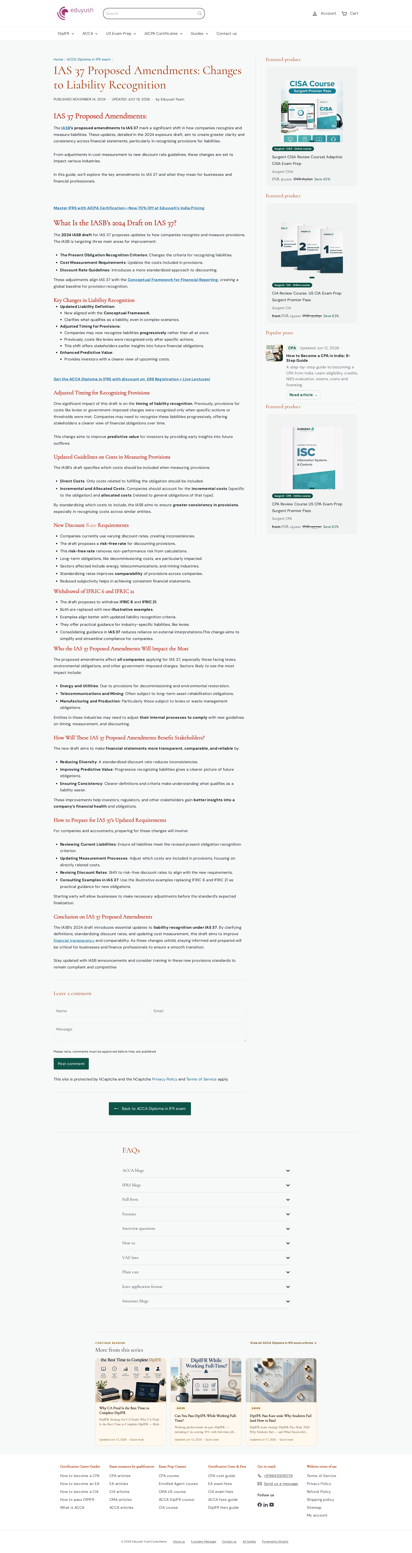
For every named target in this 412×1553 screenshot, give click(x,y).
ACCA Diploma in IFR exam (88, 59)
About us (179, 1541)
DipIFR (64, 33)
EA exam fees (220, 1483)
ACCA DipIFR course (176, 1499)
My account (317, 1515)
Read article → (303, 394)
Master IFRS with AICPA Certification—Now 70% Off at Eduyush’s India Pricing (129, 208)
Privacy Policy (164, 1079)
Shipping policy (320, 1499)
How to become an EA (79, 1483)
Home (58, 59)
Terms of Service (201, 1079)
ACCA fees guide (223, 1499)
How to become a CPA (80, 1475)
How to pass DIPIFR (77, 1499)
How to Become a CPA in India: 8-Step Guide (318, 358)
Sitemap (314, 1507)
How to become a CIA (79, 1491)
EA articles (118, 1483)
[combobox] (154, 13)
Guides (198, 33)
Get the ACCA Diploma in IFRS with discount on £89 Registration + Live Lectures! (132, 379)
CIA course (168, 1507)
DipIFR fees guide (223, 1507)
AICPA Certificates (161, 33)
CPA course (169, 1475)
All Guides (249, 1541)
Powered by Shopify (275, 1541)
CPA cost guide (221, 1475)
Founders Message (203, 1541)
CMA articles (120, 1499)
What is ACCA (72, 1507)
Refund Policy (319, 1491)
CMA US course (172, 1491)
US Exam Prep (119, 33)
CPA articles (120, 1475)
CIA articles (119, 1491)
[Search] (200, 13)
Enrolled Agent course (178, 1483)
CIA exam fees (220, 1491)
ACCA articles (121, 1507)
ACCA (88, 33)
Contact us (227, 33)
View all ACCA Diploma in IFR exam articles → (283, 1343)
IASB (65, 128)
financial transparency (74, 940)
